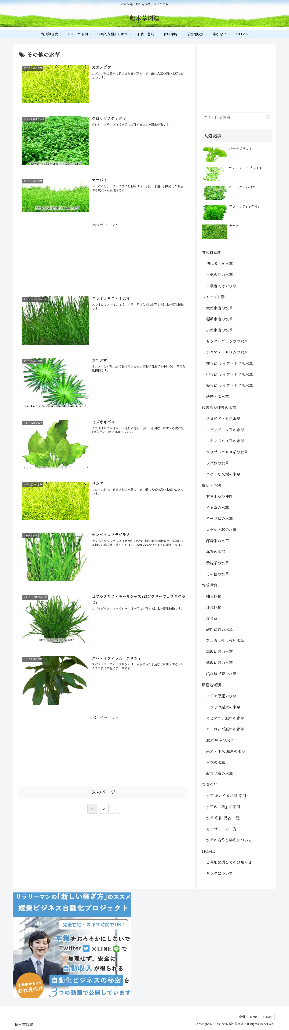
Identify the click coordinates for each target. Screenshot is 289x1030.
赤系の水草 (215, 552)
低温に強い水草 (219, 663)
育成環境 (209, 585)
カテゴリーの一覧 (221, 829)
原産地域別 (211, 685)
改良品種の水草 (219, 774)
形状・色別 (211, 485)
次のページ (103, 792)
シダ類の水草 (217, 463)
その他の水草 (217, 574)
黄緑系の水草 (217, 563)
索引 (242, 1016)
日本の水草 (215, 763)
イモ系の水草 (217, 508)
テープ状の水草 (219, 519)
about (253, 1016)
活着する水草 (217, 397)
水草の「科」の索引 (223, 807)
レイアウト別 (213, 297)
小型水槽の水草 (219, 330)
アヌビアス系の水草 (223, 419)
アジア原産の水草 (221, 696)
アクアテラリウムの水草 (227, 352)
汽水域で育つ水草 (221, 674)
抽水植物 (213, 596)
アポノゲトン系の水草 (225, 430)
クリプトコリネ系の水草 (227, 452)
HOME (208, 851)
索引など (209, 785)
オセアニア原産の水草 (225, 718)
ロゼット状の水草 (221, 530)
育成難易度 (211, 253)
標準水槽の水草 (219, 319)
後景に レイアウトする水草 (229, 386)
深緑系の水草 (217, 541)
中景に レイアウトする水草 (229, 375)
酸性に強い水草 (219, 630)
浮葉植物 (213, 607)
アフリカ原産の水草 (223, 707)
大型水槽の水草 (219, 308)
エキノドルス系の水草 (225, 441)
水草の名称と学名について (229, 840)
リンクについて (219, 874)
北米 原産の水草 (220, 740)
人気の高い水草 (219, 275)
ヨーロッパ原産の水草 (225, 729)
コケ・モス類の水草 (223, 474)
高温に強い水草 (219, 652)
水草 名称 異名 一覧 (223, 818)
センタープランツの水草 (227, 341)
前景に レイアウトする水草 (229, 364)
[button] (267, 117)
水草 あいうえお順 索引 (226, 796)
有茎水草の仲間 (219, 496)
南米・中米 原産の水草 (225, 751)
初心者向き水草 (219, 264)
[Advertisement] (103, 258)
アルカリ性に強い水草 (225, 641)
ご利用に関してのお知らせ (229, 862)
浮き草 (211, 619)
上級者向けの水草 (221, 286)
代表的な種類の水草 (219, 408)
